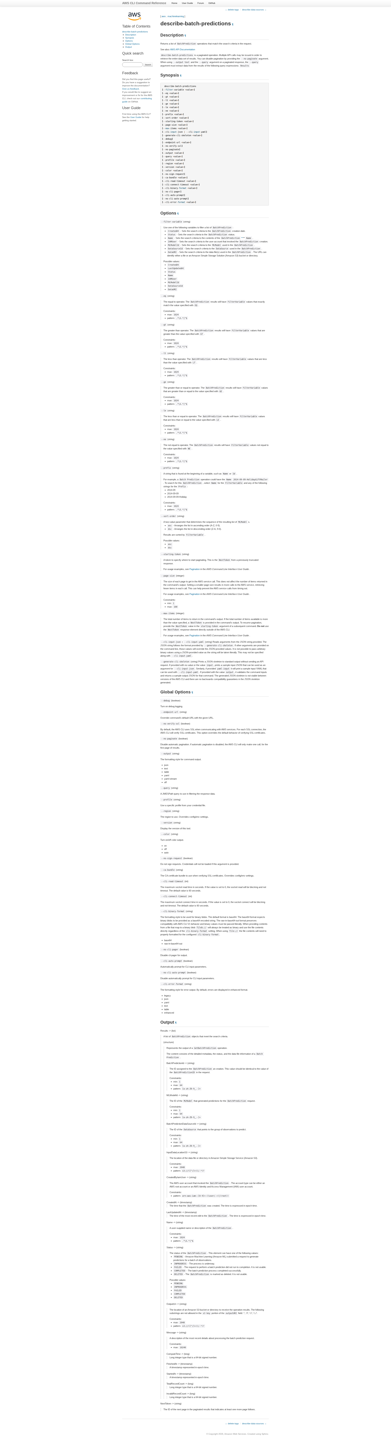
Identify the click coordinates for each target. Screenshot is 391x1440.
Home (174, 3)
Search (148, 64)
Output (128, 47)
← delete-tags (232, 9)
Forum (200, 3)
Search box (127, 60)
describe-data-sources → (254, 9)
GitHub (211, 3)
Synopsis (129, 38)
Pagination (194, 569)
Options (129, 41)
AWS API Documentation (182, 49)
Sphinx (265, 1434)
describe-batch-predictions (135, 31)
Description (130, 34)
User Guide (187, 3)
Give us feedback (130, 89)
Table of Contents (136, 26)
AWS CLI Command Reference (144, 3)
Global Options (132, 44)
